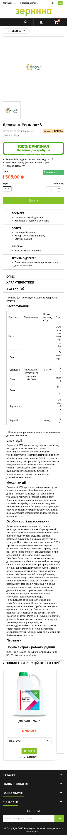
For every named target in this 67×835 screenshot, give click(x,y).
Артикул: (49, 131)
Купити (33, 201)
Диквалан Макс (29, 721)
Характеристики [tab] (20, 282)
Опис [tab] (10, 277)
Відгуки (15, 289)
